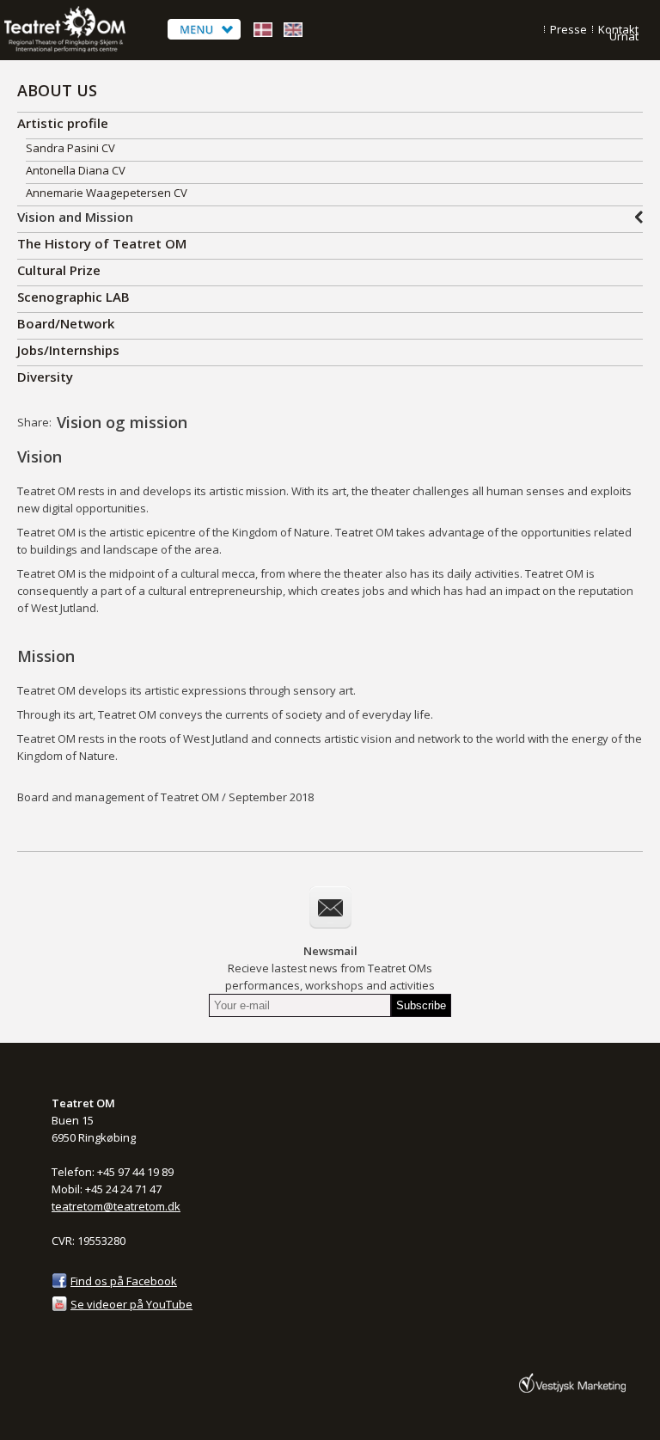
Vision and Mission (75, 216)
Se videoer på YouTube (131, 1304)
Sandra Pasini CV (70, 148)
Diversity (45, 376)
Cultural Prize (59, 270)
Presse (568, 29)
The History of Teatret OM (101, 243)
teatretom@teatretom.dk (116, 1206)
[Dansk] (263, 37)
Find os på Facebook (123, 1281)
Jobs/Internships (68, 349)
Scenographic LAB (73, 296)
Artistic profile (62, 123)
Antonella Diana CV (75, 170)
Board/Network (65, 323)
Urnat (624, 36)
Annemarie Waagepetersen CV (106, 192)
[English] (293, 37)
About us (57, 90)
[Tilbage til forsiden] (81, 49)
